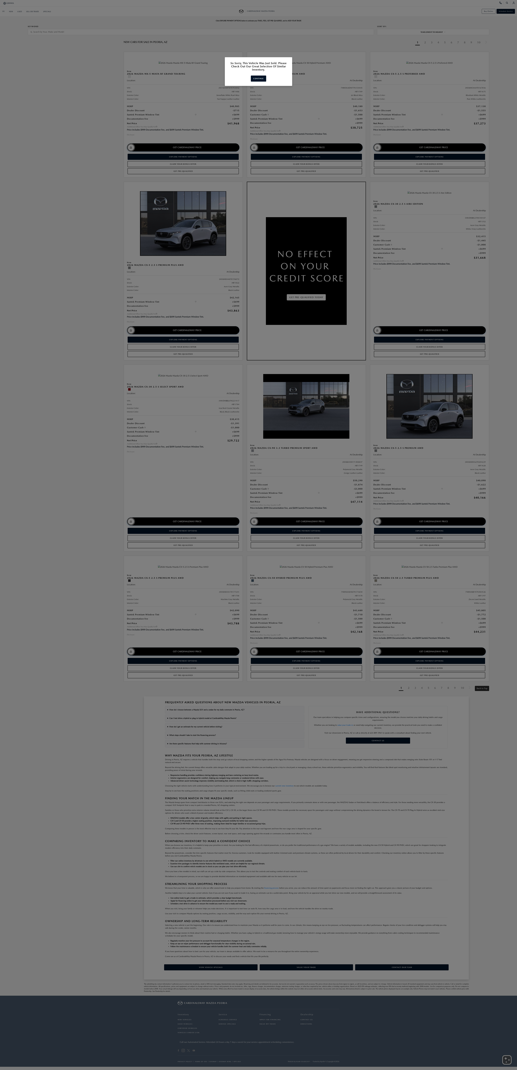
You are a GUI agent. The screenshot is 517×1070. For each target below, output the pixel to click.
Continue (258, 79)
